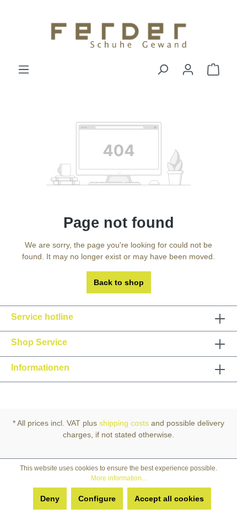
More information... (119, 478)
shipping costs (124, 423)
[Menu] (23, 69)
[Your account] (188, 69)
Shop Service (39, 342)
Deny (50, 498)
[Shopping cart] (213, 69)
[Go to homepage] (118, 31)
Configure (97, 498)
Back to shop (119, 282)
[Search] (162, 69)
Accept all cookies (169, 498)
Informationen (40, 367)
